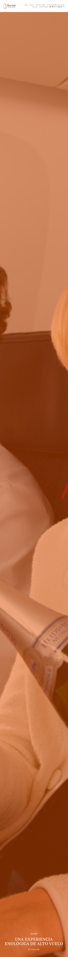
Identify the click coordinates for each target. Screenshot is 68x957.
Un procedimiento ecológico (56, 5)
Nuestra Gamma (40, 5)
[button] (64, 6)
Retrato (31, 5)
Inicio (26, 5)
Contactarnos (43, 6)
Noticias (35, 6)
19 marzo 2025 (35, 949)
